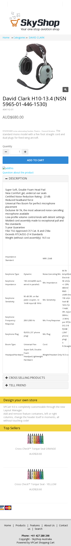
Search (38, 528)
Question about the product (18, 172)
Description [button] (18, 178)
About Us (49, 525)
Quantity (7, 146)
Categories (19, 37)
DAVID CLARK (36, 37)
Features (35, 525)
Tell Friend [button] (17, 385)
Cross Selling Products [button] (26, 377)
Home (6, 37)
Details (35, 459)
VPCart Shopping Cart (42, 542)
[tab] (35, 178)
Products (21, 525)
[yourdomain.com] (34, 21)
